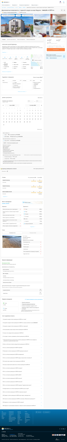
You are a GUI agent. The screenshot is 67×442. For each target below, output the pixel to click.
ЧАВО (28, 439)
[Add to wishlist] (62, 10)
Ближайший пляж (12, 232)
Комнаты (3, 417)
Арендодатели (47, 412)
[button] (17, 25)
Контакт (4, 431)
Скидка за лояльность (12, 417)
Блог (25, 422)
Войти (47, 57)
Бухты (18, 422)
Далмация (19, 417)
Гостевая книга (27, 414)
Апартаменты (4, 414)
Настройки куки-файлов (36, 439)
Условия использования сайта (14, 439)
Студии (3, 418)
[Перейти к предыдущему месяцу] (3, 105)
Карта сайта (31, 439)
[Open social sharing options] (64, 10)
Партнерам (39, 412)
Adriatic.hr (26, 413)
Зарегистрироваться (53, 57)
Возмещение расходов (12, 418)
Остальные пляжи (33, 232)
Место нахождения (21, 39)
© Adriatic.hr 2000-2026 (5, 439)
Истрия (19, 414)
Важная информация (31, 39)
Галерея (3, 39)
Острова (19, 418)
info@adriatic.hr (12, 434)
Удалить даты (39, 129)
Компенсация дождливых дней (12, 142)
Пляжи (19, 423)
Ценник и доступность (11, 39)
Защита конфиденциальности (22, 439)
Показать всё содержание (6, 71)
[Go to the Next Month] (41, 105)
